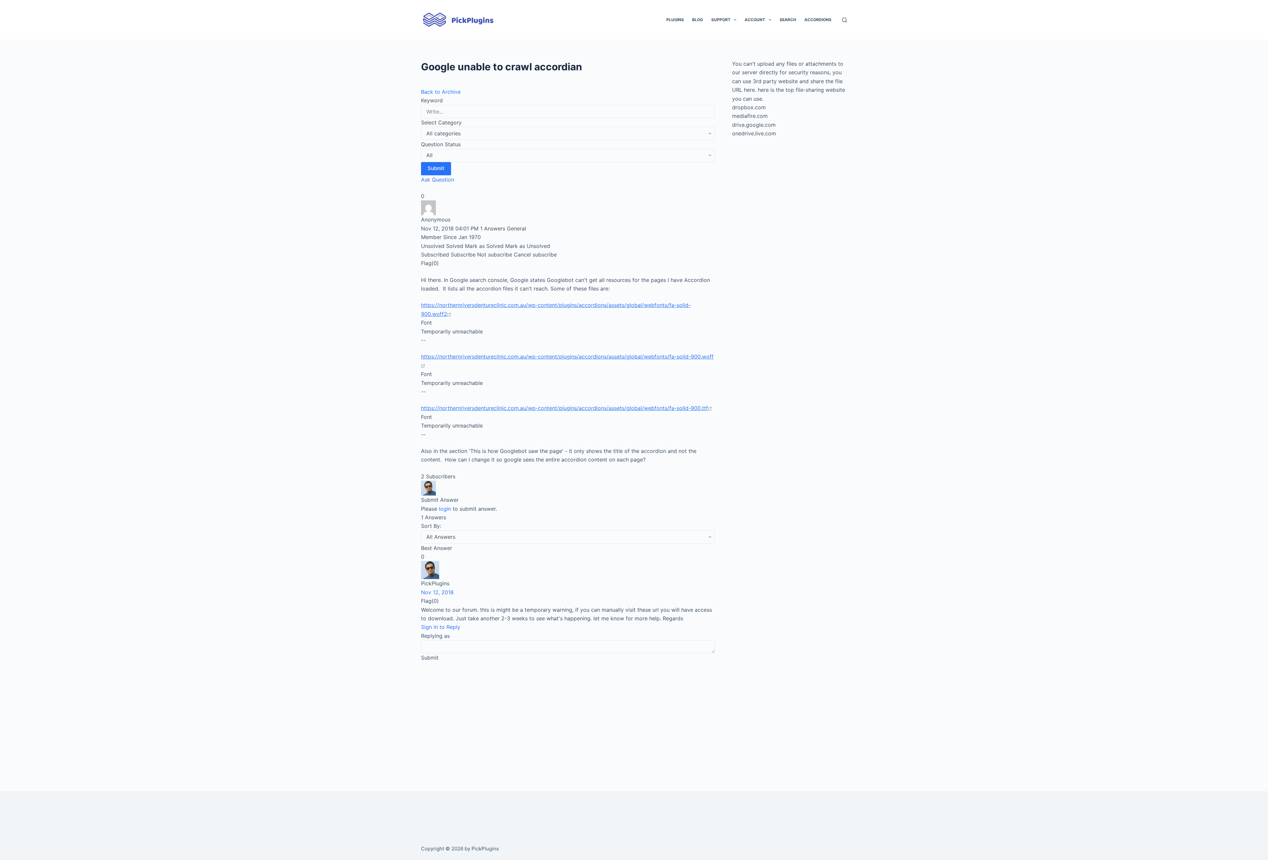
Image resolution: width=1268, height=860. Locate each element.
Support (720, 19)
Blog (697, 19)
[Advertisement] (568, 717)
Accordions (817, 19)
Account (755, 19)
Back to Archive (441, 91)
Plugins (675, 19)
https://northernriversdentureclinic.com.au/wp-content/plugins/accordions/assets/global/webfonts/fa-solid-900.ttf (564, 408)
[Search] (844, 19)
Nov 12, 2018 (437, 592)
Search (788, 19)
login (445, 508)
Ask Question (437, 179)
